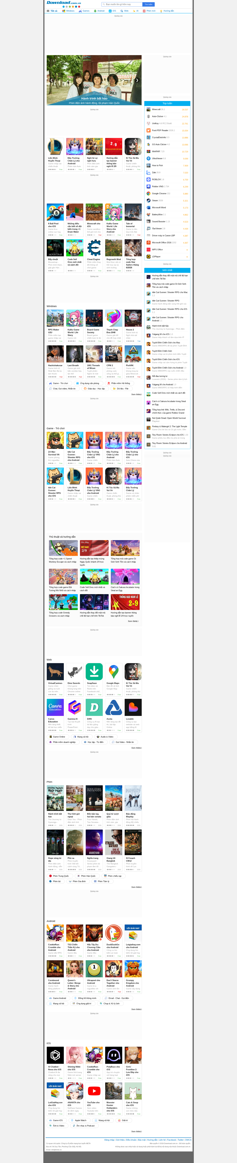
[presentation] (51, 80)
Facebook (171, 1140)
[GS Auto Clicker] (148, 144)
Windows (52, 306)
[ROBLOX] (148, 179)
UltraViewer (159, 158)
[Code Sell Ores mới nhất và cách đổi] (148, 394)
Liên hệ (162, 1140)
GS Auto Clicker (161, 144)
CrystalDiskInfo (160, 137)
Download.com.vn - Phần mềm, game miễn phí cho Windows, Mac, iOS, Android (64, 4)
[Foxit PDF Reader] (148, 130)
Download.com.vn (171, 1143)
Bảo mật (142, 1140)
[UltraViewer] (148, 158)
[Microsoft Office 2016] (148, 243)
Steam (157, 200)
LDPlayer (156, 256)
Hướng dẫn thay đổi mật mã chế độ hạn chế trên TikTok (170, 277)
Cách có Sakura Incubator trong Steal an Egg (169, 403)
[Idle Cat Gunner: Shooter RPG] (148, 302)
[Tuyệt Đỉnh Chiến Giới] (148, 352)
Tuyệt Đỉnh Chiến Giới (162, 351)
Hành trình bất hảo (160, 326)
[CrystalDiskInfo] (148, 137)
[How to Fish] (148, 165)
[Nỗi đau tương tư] (148, 377)
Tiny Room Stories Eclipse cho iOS (170, 435)
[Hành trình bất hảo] (148, 327)
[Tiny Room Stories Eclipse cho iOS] (148, 436)
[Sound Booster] (148, 221)
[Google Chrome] (148, 193)
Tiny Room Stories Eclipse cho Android (169, 444)
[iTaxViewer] (148, 228)
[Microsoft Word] (148, 207)
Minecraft (158, 109)
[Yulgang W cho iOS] (148, 336)
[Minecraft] (148, 109)
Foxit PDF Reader (163, 130)
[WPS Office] (148, 250)
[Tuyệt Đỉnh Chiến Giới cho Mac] (148, 344)
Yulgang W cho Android (164, 384)
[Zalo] (148, 172)
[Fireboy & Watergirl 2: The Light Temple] (148, 428)
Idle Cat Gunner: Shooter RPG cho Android (167, 319)
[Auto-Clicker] (148, 116)
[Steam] (148, 200)
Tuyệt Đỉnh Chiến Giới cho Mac (166, 342)
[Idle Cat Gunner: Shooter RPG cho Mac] (148, 294)
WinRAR (158, 151)
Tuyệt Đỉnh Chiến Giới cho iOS (166, 359)
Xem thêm (136, 394)
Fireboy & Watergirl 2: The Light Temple (169, 426)
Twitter (181, 1140)
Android (51, 921)
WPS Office (157, 249)
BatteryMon (159, 214)
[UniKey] (148, 123)
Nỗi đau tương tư (159, 376)
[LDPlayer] (148, 257)
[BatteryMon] (148, 214)
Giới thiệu (120, 1140)
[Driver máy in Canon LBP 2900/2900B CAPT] (148, 235)
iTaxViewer (158, 228)
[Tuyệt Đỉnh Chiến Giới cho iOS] (148, 361)
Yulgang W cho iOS (162, 334)
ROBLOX (158, 179)
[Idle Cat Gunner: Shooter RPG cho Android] (148, 319)
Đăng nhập (109, 1140)
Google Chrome (161, 193)
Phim (49, 782)
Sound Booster (161, 221)
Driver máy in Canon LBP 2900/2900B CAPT (163, 236)
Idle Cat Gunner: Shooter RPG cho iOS (169, 310)
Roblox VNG (160, 186)
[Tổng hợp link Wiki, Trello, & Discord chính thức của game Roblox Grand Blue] (148, 411)
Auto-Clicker (159, 116)
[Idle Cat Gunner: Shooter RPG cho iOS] (148, 310)
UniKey (162, 124)
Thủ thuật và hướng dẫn (62, 536)
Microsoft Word (161, 208)
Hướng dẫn (152, 1140)
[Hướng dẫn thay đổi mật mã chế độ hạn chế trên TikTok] (148, 277)
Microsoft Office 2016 (164, 243)
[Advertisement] (118, 37)
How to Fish (157, 165)
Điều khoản (131, 1140)
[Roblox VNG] (148, 186)
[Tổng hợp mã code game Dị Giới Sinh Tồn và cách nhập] (148, 285)
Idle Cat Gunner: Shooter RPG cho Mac (170, 294)
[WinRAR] (148, 151)
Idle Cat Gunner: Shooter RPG (165, 300)
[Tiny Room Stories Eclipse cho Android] (148, 445)
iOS (49, 1043)
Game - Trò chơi (56, 428)
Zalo (156, 172)
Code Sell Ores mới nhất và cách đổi (168, 393)
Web (49, 659)
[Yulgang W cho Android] (148, 386)
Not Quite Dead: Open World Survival (169, 419)
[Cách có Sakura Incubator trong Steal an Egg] (148, 403)
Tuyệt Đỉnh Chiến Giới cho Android (169, 368)
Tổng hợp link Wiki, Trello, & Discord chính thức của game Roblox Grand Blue (168, 411)
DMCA (188, 1140)
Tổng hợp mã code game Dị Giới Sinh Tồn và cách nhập (169, 285)
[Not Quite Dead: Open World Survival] (148, 419)
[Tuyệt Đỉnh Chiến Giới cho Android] (148, 369)
